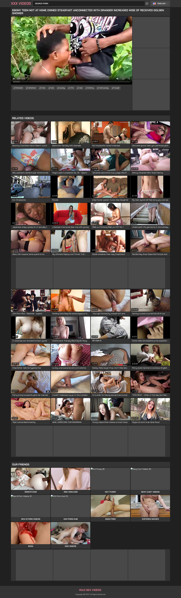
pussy (62, 88)
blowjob (19, 88)
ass (80, 88)
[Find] (147, 3)
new (43, 88)
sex (52, 88)
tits (72, 88)
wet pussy (104, 88)
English (161, 3)
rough (116, 88)
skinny (91, 88)
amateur (32, 88)
